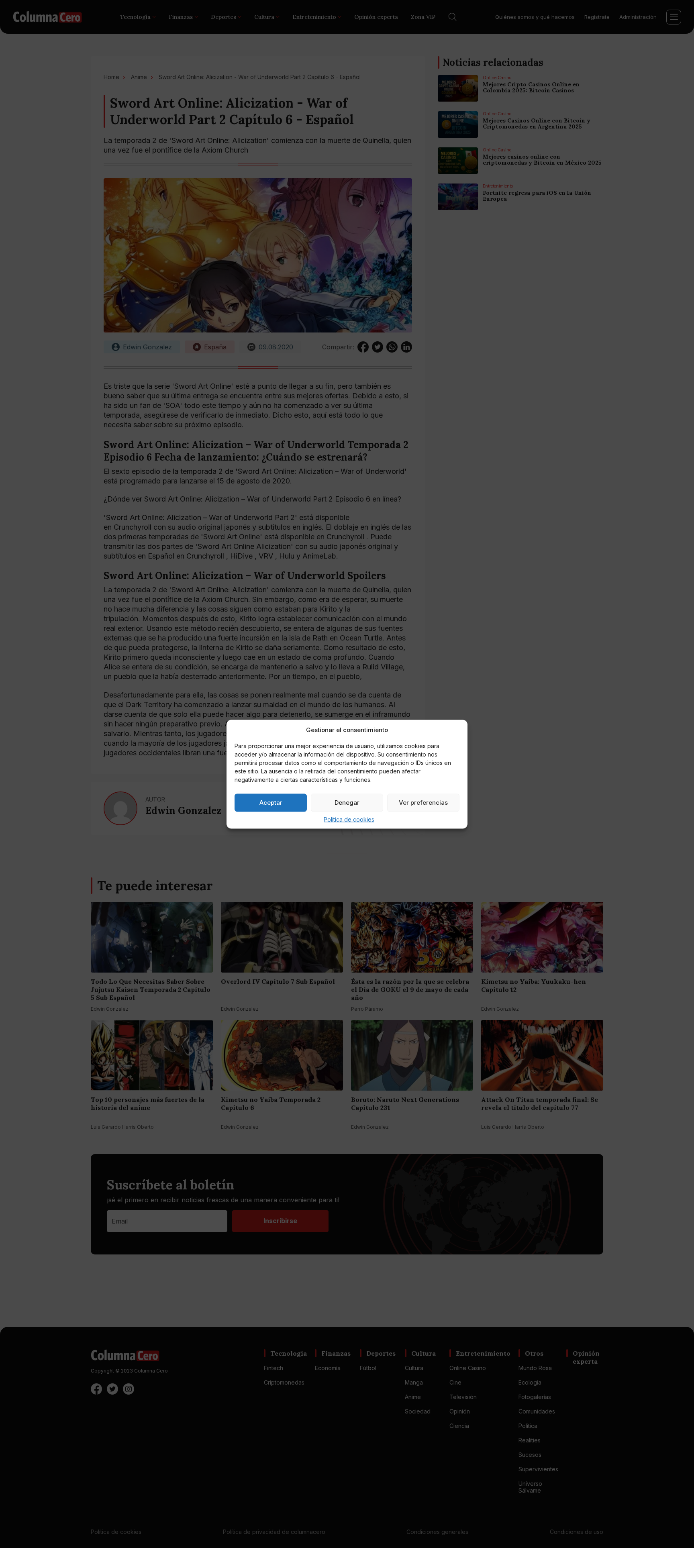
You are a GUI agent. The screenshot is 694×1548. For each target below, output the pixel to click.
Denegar (347, 802)
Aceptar (270, 802)
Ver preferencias (423, 802)
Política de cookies (349, 819)
